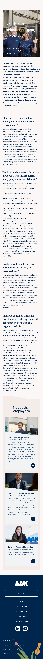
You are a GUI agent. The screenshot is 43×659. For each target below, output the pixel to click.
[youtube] (25, 628)
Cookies (5, 654)
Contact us (21, 593)
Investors (21, 601)
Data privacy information (12, 649)
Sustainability (21, 611)
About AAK (21, 616)
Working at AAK (22, 621)
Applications (22, 606)
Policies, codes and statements (14, 645)
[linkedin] (17, 628)
